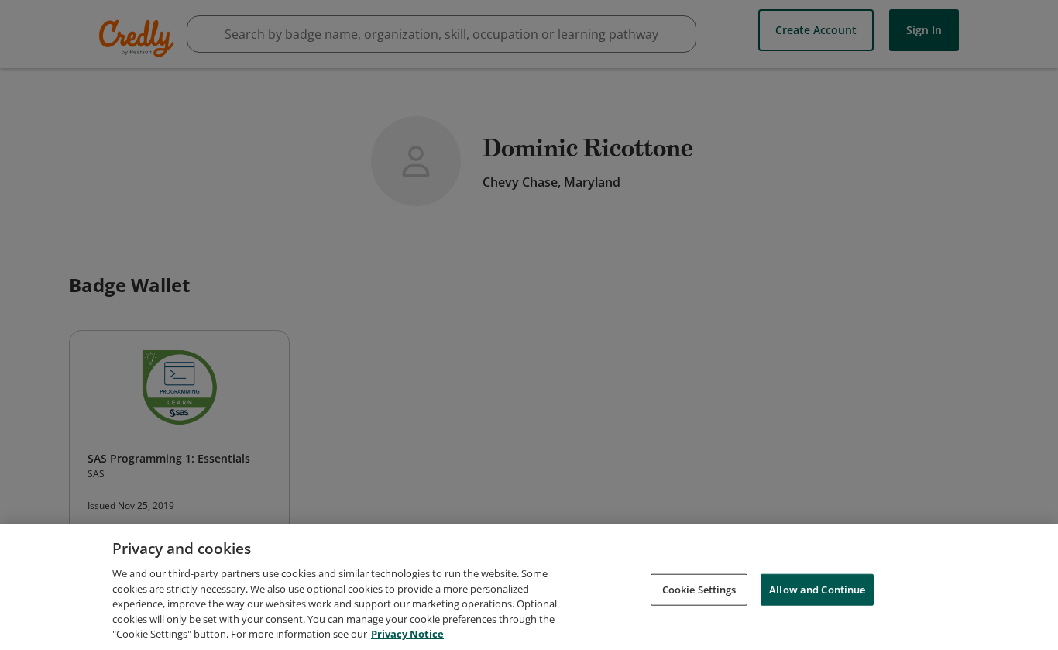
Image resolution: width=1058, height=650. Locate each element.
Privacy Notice (407, 634)
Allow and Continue (817, 589)
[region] (529, 587)
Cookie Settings (699, 589)
